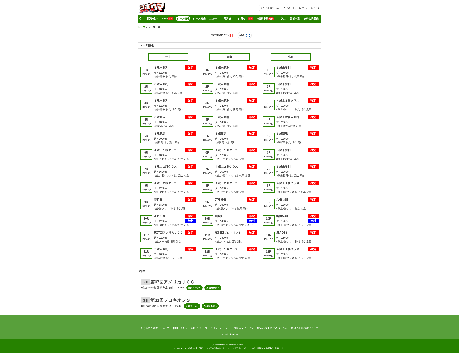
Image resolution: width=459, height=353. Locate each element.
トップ (141, 27)
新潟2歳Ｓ (152, 18)
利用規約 (196, 328)
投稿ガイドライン (244, 328)
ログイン (315, 7)
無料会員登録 (311, 18)
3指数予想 (265, 18)
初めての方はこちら (296, 7)
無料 (191, 220)
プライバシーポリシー (217, 328)
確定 (191, 67)
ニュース (214, 18)
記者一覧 (295, 18)
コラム (282, 18)
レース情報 (183, 18)
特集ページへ (194, 287)
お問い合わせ (180, 328)
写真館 (227, 18)
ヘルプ (165, 328)
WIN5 (167, 18)
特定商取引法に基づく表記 (272, 328)
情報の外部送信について (305, 328)
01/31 (242, 35)
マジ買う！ (244, 18)
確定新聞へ (214, 287)
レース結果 (199, 18)
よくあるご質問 (149, 328)
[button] (140, 19)
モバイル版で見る (269, 7)
